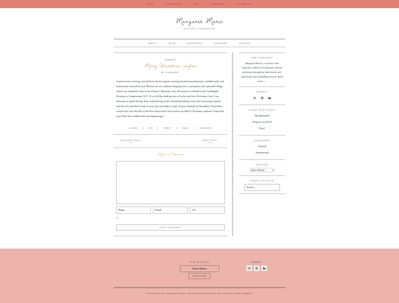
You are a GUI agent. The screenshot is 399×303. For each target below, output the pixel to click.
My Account (244, 4)
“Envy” (262, 128)
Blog (172, 43)
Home (150, 4)
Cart (196, 4)
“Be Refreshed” (262, 115)
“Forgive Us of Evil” (262, 122)
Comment (206, 128)
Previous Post (130, 140)
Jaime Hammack (243, 293)
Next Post (210, 140)
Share (134, 128)
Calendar (220, 43)
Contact (245, 43)
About (152, 43)
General (170, 60)
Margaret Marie (199, 20)
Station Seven (207, 293)
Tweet (168, 128)
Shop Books (173, 4)
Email (186, 128)
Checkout (218, 4)
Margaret (172, 72)
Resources (194, 43)
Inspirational (262, 152)
